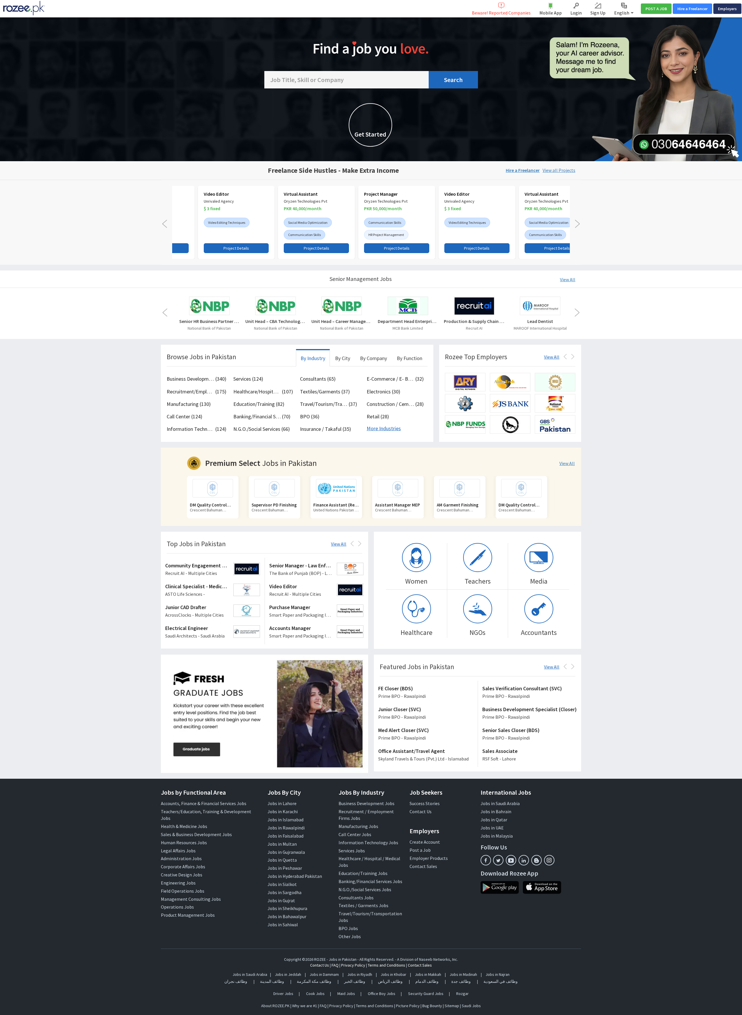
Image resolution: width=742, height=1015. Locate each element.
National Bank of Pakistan (208, 328)
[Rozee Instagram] (549, 860)
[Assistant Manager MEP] (336, 488)
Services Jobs (352, 851)
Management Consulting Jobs (191, 899)
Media (539, 581)
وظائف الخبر (354, 981)
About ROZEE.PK (275, 1005)
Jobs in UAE (492, 828)
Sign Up (597, 13)
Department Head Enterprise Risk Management (407, 321)
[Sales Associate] (529, 755)
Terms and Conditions (386, 965)
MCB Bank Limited (407, 328)
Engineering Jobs (178, 883)
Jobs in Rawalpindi (286, 828)
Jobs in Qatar (494, 819)
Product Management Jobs (188, 915)
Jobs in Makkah (428, 974)
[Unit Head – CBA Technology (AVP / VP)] (274, 306)
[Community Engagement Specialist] (213, 570)
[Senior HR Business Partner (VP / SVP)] (208, 306)
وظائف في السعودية (500, 981)
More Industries (384, 428)
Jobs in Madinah (463, 974)
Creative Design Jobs (181, 875)
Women (416, 581)
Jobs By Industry (361, 792)
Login (576, 13)
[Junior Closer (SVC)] (426, 713)
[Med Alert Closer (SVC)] (426, 734)
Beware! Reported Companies (501, 13)
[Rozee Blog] (536, 860)
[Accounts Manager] (316, 632)
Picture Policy (408, 1005)
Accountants (539, 632)
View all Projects (559, 170)
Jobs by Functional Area (193, 792)
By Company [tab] (373, 358)
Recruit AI (473, 328)
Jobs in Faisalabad (285, 836)
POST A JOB (656, 8)
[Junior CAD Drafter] (213, 611)
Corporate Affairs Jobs (183, 866)
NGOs (477, 632)
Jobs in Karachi (283, 811)
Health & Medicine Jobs (184, 826)
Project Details (210, 248)
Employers (727, 8)
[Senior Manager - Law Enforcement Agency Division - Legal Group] (316, 570)
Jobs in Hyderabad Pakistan (295, 876)
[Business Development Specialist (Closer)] (529, 713)
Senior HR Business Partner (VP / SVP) (209, 321)
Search (453, 80)
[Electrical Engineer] (213, 632)
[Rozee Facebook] (486, 860)
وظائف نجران (235, 981)
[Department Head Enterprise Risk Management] (407, 306)
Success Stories (425, 803)
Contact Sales (423, 866)
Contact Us (421, 811)
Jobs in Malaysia (497, 836)
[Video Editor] (316, 590)
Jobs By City (284, 792)
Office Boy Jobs (381, 993)
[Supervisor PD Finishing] (212, 488)
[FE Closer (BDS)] (426, 692)
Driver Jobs (283, 993)
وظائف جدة (461, 981)
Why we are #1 (304, 1005)
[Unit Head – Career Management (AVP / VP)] (341, 306)
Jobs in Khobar (393, 974)
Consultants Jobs (356, 897)
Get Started (370, 134)
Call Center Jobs (355, 834)
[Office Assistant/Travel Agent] (426, 755)
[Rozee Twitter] (498, 860)
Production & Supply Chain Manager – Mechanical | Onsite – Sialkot (473, 321)
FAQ (335, 965)
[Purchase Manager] (316, 611)
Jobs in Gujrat (281, 900)
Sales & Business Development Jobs (196, 834)
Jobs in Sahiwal (283, 924)
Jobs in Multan (282, 844)
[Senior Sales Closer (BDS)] (529, 734)
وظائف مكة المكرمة (314, 981)
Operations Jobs (177, 907)
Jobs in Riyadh (359, 974)
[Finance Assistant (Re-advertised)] (274, 488)
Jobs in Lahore (282, 803)
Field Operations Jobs (182, 891)
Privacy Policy (353, 965)
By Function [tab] (409, 358)
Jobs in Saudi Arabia (500, 803)
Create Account (425, 842)
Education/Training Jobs (363, 873)
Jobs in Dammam (325, 974)
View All (567, 279)
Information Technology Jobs (368, 842)
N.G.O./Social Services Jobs (365, 889)
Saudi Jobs (471, 1005)
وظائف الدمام (427, 981)
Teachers (478, 581)
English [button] (622, 13)
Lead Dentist (539, 321)
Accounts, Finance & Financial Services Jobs (203, 803)
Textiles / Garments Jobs (363, 905)
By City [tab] (342, 358)
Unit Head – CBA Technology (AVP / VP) (275, 321)
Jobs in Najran (497, 974)
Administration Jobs (181, 858)
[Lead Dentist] (539, 306)
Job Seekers (426, 792)
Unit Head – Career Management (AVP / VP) (341, 321)
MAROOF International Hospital (539, 328)
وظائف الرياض (390, 981)
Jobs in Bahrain (496, 811)
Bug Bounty (432, 1005)
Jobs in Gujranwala (286, 852)
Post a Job (420, 850)
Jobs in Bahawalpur (287, 916)
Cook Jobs (315, 993)
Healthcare (416, 632)
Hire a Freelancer (692, 8)
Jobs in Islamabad (285, 819)
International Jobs (506, 792)
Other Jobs (350, 936)
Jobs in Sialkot (282, 884)
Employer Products (429, 858)
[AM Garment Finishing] (398, 488)
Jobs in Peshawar (285, 868)
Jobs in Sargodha (284, 892)
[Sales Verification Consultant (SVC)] (529, 692)
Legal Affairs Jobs (178, 851)
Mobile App (550, 13)
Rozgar (462, 993)
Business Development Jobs (366, 803)
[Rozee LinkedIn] (524, 860)
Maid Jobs (346, 993)
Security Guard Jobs (425, 993)
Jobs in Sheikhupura (287, 908)
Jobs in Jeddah (288, 974)
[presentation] (164, 223)
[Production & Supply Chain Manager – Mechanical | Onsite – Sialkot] (473, 306)
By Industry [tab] (313, 358)
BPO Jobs (348, 928)
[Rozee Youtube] (511, 860)
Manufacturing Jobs (358, 826)
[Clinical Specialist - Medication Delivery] (213, 590)
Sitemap (452, 1005)
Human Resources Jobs (184, 842)
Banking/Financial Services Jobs (370, 881)
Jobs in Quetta (282, 860)
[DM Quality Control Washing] (459, 488)
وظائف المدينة (272, 981)
